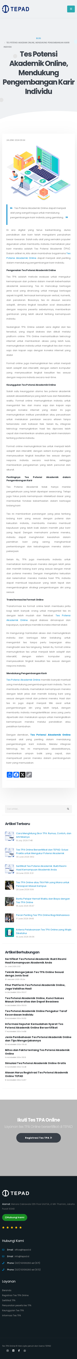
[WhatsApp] (24, 1350)
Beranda (6, 1290)
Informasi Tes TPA (11, 1315)
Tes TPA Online (8, 1346)
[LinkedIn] (13, 1350)
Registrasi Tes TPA (37, 1138)
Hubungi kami (15, 1217)
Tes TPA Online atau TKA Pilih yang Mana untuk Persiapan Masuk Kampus (42, 884)
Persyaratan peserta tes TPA (16, 1305)
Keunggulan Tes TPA (13, 1310)
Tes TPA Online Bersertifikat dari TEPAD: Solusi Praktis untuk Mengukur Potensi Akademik (42, 851)
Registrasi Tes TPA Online (15, 1295)
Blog (38, 38)
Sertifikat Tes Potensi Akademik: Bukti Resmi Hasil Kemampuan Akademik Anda (41, 867)
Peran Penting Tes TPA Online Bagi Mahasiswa (42, 915)
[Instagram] (7, 1350)
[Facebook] (18, 1350)
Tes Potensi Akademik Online (23, 679)
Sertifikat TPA (8, 1300)
